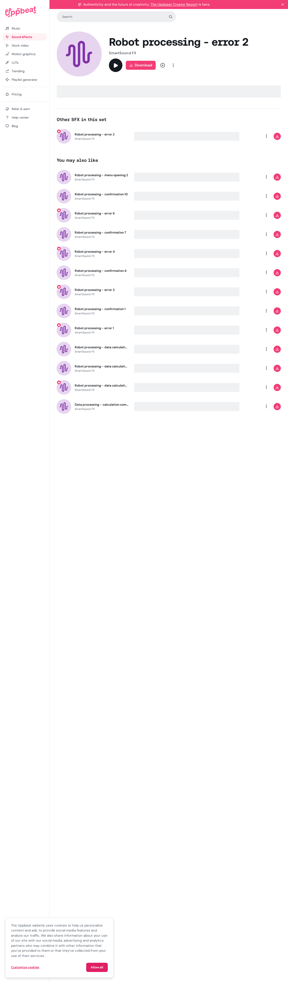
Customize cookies (25, 967)
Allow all (97, 967)
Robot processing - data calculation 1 (102, 366)
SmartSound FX (122, 53)
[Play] (115, 65)
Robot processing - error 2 (95, 134)
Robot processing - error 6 (95, 213)
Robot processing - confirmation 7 (100, 232)
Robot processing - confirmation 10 (101, 194)
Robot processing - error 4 (95, 252)
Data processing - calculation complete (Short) (102, 405)
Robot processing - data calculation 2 (102, 385)
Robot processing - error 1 (94, 328)
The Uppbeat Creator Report (174, 4)
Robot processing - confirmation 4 (100, 271)
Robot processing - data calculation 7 (102, 347)
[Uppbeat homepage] (24, 11)
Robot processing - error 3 (95, 290)
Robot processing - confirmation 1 (100, 309)
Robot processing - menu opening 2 (101, 175)
